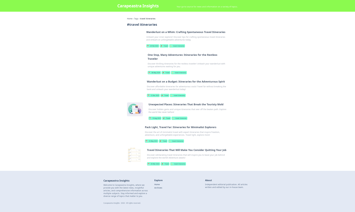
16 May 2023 (151, 141)
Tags (136, 18)
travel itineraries (177, 46)
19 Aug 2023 (155, 118)
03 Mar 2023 (153, 164)
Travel (164, 46)
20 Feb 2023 (152, 46)
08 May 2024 (154, 73)
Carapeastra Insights (138, 6)
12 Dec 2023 (153, 95)
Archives (158, 187)
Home (129, 18)
